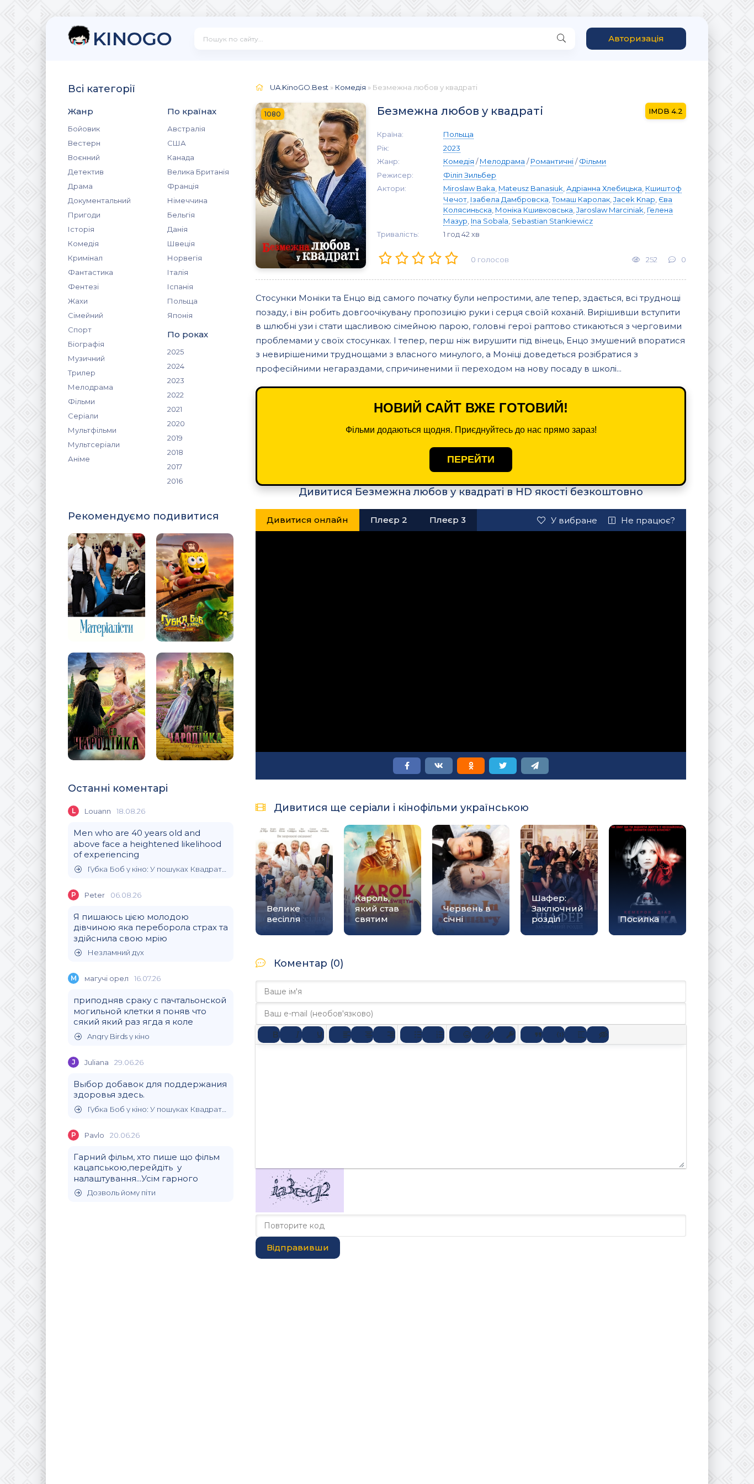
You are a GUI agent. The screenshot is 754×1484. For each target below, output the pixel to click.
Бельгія (181, 214)
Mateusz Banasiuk (530, 188)
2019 (175, 437)
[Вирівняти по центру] (362, 1034)
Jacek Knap (634, 199)
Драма (80, 186)
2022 (175, 394)
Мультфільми (92, 430)
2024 (175, 366)
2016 (175, 480)
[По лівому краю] (340, 1034)
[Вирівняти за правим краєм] (384, 1034)
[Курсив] (291, 1034)
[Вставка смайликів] (460, 1034)
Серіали (83, 415)
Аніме (79, 458)
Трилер (81, 372)
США (176, 143)
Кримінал (85, 257)
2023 (175, 380)
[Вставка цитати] (532, 1034)
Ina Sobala (489, 220)
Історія (81, 229)
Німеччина (187, 200)
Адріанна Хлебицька (604, 188)
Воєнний (84, 157)
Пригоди (84, 214)
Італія (177, 272)
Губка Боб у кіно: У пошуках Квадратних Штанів (157, 869)
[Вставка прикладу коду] (554, 1034)
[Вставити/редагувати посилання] (482, 1034)
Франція (183, 186)
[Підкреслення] (313, 1034)
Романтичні (552, 161)
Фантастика (90, 272)
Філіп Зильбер (469, 175)
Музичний (86, 358)
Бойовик (84, 128)
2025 (175, 351)
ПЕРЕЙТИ (471, 459)
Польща (182, 300)
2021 (174, 409)
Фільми (81, 401)
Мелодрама (90, 387)
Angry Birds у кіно (118, 1036)
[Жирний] (269, 1034)
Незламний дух (115, 952)
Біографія (86, 344)
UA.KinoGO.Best (299, 87)
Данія (177, 229)
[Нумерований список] (433, 1034)
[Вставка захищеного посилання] (504, 1034)
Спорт (80, 329)
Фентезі (83, 286)
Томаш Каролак (581, 199)
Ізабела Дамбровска (509, 199)
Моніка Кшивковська (534, 209)
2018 (175, 452)
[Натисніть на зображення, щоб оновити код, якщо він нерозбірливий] (300, 1209)
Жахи (78, 300)
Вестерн (84, 143)
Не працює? (648, 520)
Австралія (186, 128)
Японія (180, 315)
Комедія (83, 243)
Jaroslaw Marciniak (610, 209)
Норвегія (184, 257)
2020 (176, 423)
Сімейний (85, 315)
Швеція (181, 243)
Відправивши (298, 1247)
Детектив (86, 171)
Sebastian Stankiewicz (552, 220)
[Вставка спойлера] (576, 1034)
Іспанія (180, 286)
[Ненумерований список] (411, 1034)
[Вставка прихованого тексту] (598, 1034)
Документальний (99, 200)
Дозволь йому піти (121, 1192)
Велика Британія (198, 171)
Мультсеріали (94, 444)
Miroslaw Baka (469, 188)
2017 (174, 466)
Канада (180, 157)
